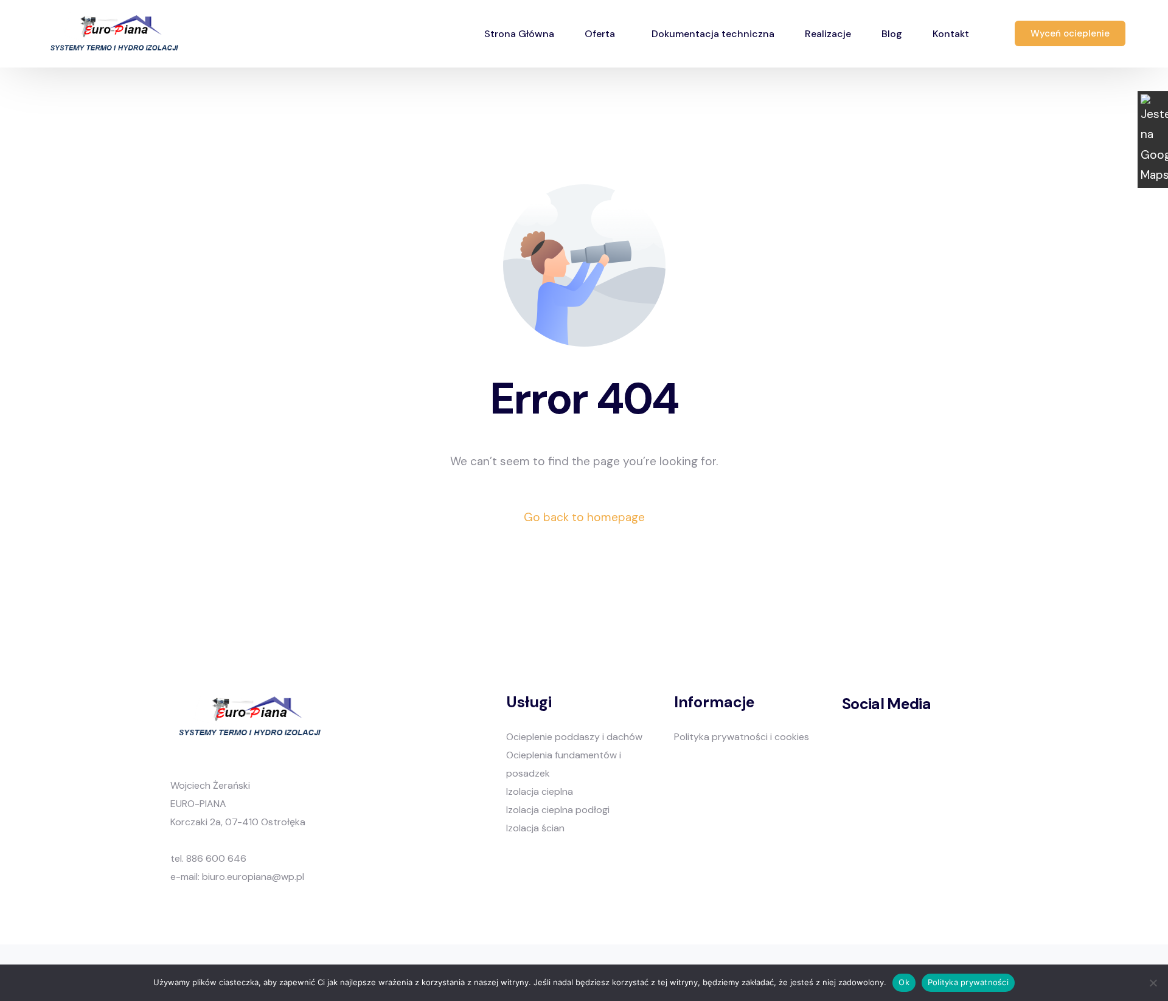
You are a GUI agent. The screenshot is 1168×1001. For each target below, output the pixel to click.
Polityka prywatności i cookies (741, 736)
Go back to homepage (584, 517)
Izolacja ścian (535, 828)
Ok (904, 982)
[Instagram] (873, 743)
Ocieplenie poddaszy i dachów (574, 736)
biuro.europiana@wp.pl (253, 876)
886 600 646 (216, 858)
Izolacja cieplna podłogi (558, 809)
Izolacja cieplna (539, 791)
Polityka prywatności (968, 982)
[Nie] (1153, 983)
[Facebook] (849, 743)
